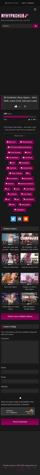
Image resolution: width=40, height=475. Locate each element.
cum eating (27, 194)
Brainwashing (27, 142)
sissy (13, 204)
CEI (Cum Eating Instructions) (20, 147)
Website (4, 387)
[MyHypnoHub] (16, 13)
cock (17, 189)
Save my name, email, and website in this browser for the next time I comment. (17, 403)
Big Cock (12, 142)
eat (8, 199)
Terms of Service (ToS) (14, 468)
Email (4, 377)
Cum (29, 152)
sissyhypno (20, 210)
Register (31, 3)
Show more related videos (20, 316)
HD (13, 163)
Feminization (13, 157)
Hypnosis (13, 168)
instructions (30, 199)
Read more (18, 136)
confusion (13, 194)
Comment (5, 339)
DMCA (25, 468)
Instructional (27, 168)
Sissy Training (17, 173)
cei (8, 189)
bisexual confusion (26, 183)
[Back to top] (33, 468)
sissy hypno (25, 204)
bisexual (10, 183)
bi (28, 173)
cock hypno (30, 189)
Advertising (20, 470)
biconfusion (28, 178)
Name (4, 368)
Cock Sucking (15, 152)
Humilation (25, 163)
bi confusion (13, 178)
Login (23, 3)
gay (17, 199)
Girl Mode (28, 157)
